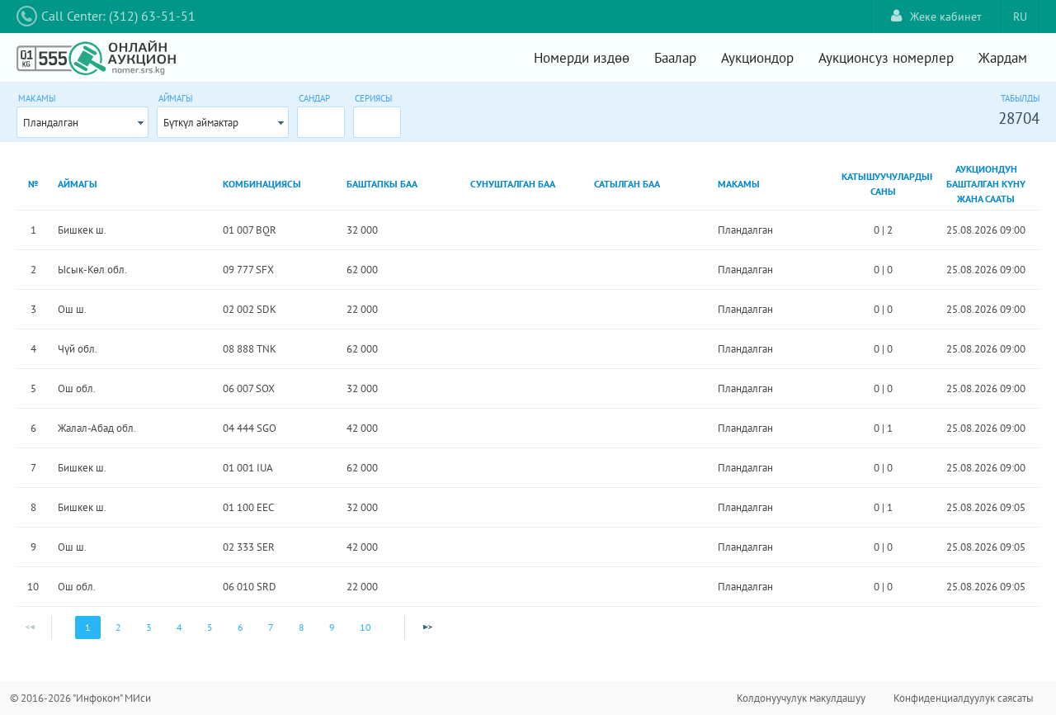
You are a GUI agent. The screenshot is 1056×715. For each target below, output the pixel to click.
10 (365, 627)
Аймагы (175, 98)
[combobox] (82, 122)
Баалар (675, 58)
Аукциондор (757, 58)
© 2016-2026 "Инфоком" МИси (80, 698)
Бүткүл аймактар (200, 123)
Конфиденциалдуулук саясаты (963, 698)
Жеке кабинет (946, 16)
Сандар (314, 98)
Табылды (1020, 98)
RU (1020, 16)
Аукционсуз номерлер (886, 58)
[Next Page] (427, 627)
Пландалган (50, 123)
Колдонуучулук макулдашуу (801, 698)
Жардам (1002, 58)
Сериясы (373, 98)
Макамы (36, 98)
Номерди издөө (581, 58)
